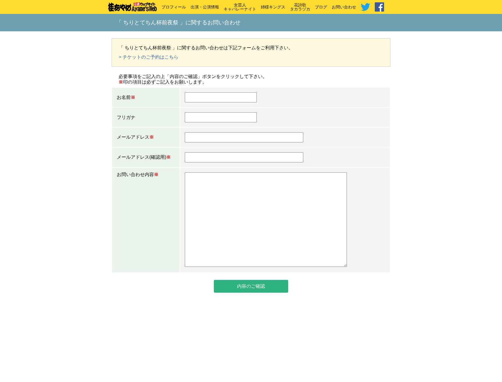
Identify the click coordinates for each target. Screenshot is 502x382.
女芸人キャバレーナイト (240, 7)
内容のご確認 (251, 286)
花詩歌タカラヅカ (300, 7)
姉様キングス (273, 7)
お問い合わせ (344, 7)
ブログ (321, 7)
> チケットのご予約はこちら (148, 57)
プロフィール (174, 7)
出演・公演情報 (205, 7)
